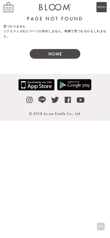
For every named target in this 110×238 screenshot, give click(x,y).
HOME (55, 54)
